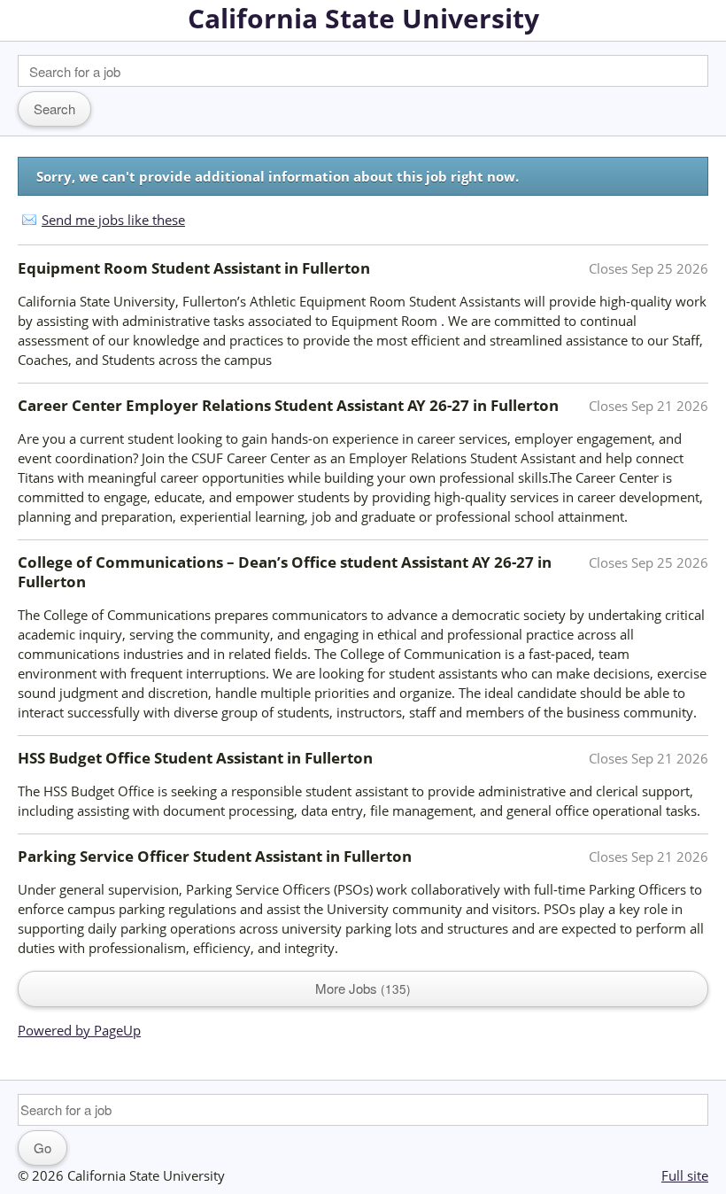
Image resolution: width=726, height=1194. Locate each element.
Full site (684, 1175)
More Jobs (360, 988)
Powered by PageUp (79, 1030)
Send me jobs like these (113, 220)
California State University (363, 18)
